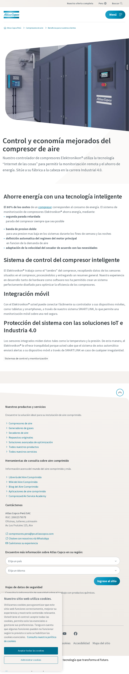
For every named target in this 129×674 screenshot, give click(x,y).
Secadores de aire (18, 432)
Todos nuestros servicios (23, 451)
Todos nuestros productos (24, 447)
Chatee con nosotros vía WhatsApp (29, 538)
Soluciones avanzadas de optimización (31, 442)
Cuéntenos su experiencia (23, 543)
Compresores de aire (20, 423)
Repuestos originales (21, 437)
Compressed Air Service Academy (27, 496)
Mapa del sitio (101, 643)
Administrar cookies (31, 660)
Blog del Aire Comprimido (23, 486)
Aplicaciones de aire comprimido (27, 491)
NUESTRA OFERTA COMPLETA (80, 3)
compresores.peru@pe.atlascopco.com (31, 533)
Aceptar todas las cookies (31, 650)
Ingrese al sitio (107, 581)
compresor (45, 207)
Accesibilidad (81, 643)
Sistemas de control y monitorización (26, 358)
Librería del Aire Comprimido (25, 477)
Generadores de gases (21, 428)
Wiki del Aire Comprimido (23, 482)
